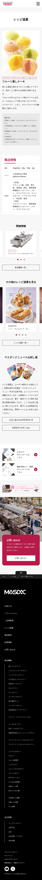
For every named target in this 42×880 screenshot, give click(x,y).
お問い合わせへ (21, 558)
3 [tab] (24, 259)
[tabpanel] (21, 244)
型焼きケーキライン (16, 684)
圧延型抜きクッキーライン (18, 710)
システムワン (13, 764)
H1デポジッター (14, 778)
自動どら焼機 (13, 802)
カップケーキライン (16, 697)
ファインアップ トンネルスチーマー (21, 740)
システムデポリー (15, 751)
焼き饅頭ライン (14, 701)
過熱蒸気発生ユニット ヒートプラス (21, 733)
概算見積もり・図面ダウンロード (14, 863)
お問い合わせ (9, 650)
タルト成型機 (13, 760)
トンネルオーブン (15, 724)
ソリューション (10, 613)
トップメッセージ (15, 823)
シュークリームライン (16, 675)
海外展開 (12, 840)
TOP (3, 576)
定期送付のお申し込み (21, 428)
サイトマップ (8, 855)
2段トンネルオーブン (16, 728)
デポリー (12, 756)
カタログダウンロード (11, 859)
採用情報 (8, 642)
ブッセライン (13, 692)
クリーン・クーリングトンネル (19, 717)
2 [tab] (21, 259)
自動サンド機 (13, 786)
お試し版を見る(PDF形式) (20, 420)
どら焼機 (12, 806)
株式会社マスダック (15, 592)
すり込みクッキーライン (17, 679)
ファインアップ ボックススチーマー (21, 744)
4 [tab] (25, 335)
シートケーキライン (16, 705)
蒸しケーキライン (15, 666)
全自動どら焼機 (14, 798)
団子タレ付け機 (14, 791)
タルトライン (13, 688)
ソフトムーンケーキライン (18, 671)
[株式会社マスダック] (8, 3)
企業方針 (12, 827)
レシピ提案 (12, 576)
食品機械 (8, 660)
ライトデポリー (14, 773)
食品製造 (8, 635)
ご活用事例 (8, 621)
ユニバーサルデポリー (16, 769)
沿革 (10, 832)
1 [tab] (18, 259)
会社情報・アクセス (16, 836)
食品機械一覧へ (21, 267)
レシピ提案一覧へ (21, 343)
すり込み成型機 (14, 782)
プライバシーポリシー (11, 852)
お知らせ (8, 606)
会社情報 (8, 817)
